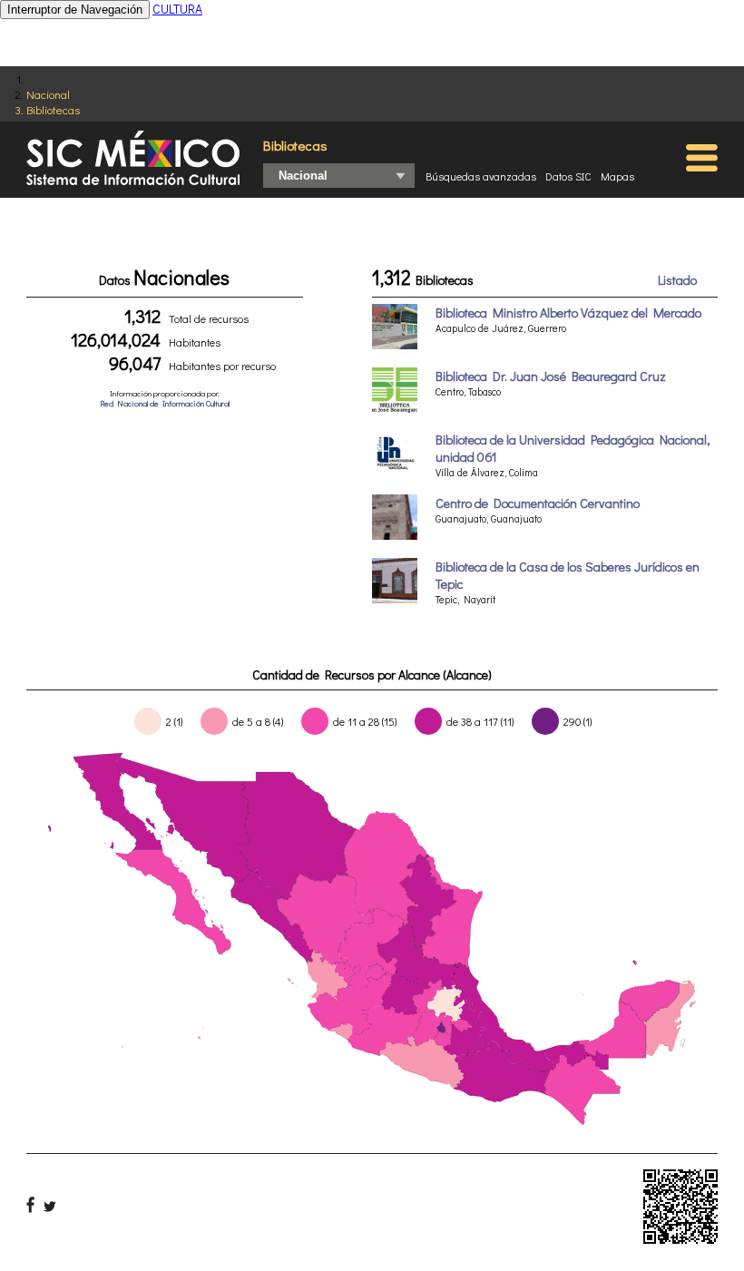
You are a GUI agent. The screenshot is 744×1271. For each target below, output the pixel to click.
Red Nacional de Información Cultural (165, 403)
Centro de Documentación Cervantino (538, 503)
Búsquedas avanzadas (481, 176)
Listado (677, 279)
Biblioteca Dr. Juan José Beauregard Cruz (551, 376)
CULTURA (177, 8)
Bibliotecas (53, 109)
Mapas (617, 176)
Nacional (48, 94)
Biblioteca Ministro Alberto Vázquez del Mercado (568, 312)
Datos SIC (568, 176)
